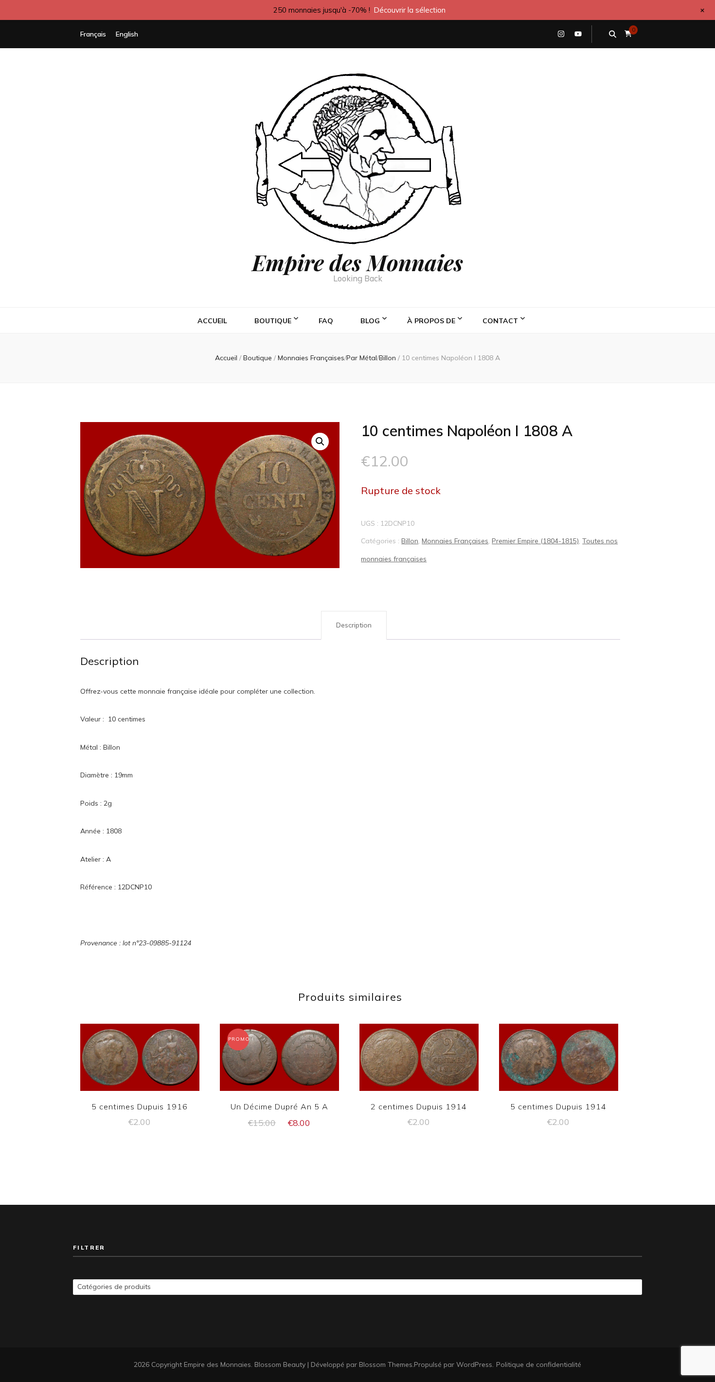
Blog (370, 320)
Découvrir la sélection (410, 10)
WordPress (474, 1364)
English (127, 34)
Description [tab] (354, 625)
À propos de (431, 320)
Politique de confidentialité (538, 1364)
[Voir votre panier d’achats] (628, 33)
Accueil (212, 320)
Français (93, 34)
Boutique (272, 320)
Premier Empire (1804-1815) (535, 540)
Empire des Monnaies (357, 261)
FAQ (326, 320)
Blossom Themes (385, 1364)
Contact (500, 320)
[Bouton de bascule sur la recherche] (612, 34)
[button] (320, 441)
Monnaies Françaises (455, 540)
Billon (409, 540)
